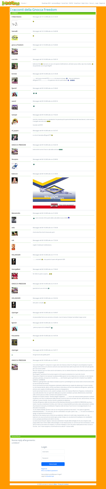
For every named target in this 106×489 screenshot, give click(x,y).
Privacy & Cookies (63, 484)
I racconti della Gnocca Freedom (33, 9)
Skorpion (15, 159)
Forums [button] (23, 3)
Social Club (64, 3)
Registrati (102, 3)
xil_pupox (15, 130)
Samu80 (14, 31)
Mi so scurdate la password (49, 470)
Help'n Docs (84, 3)
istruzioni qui (50, 476)
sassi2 (14, 101)
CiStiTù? (71, 3)
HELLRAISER (16, 255)
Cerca (91, 3)
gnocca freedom (17, 45)
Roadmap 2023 (46, 3)
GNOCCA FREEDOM (19, 145)
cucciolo (15, 59)
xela (13, 228)
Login (96, 3)
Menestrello (16, 213)
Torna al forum (16, 436)
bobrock (15, 174)
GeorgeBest (16, 269)
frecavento (15, 336)
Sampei (14, 115)
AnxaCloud (77, 3)
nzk (13, 240)
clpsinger (15, 312)
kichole (14, 74)
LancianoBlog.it (56, 3)
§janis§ (14, 88)
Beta (55, 484)
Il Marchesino (16, 17)
